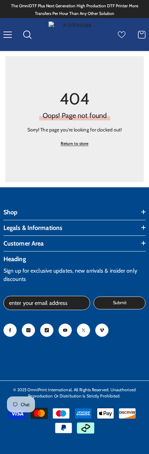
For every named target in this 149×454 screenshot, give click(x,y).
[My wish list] (121, 34)
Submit (119, 302)
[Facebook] (10, 330)
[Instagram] (28, 330)
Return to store (75, 143)
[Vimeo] (101, 330)
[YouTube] (65, 330)
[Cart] (142, 34)
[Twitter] (83, 330)
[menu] (7, 35)
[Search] (27, 35)
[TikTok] (46, 330)
